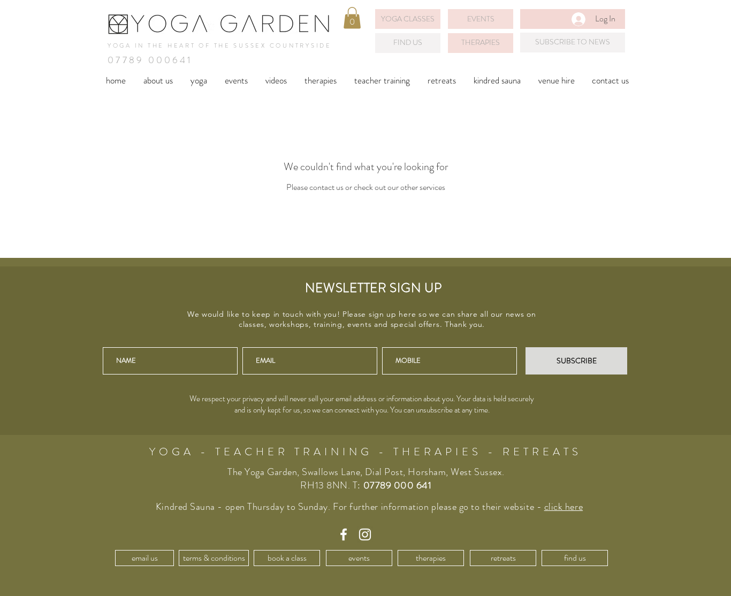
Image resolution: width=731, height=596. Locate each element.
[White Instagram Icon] (365, 534)
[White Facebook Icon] (344, 534)
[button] (352, 18)
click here (563, 507)
